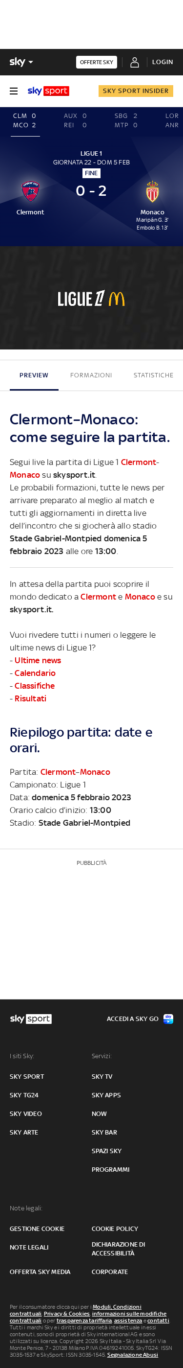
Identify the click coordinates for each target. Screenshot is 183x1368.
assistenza (128, 1320)
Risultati (30, 698)
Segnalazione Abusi (133, 1354)
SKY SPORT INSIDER (136, 90)
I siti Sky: (22, 1056)
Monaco (25, 475)
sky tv (102, 1076)
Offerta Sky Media (40, 1271)
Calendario (35, 673)
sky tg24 (24, 1095)
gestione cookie (37, 1228)
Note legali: (26, 1208)
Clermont (139, 462)
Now (99, 1113)
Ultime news (38, 660)
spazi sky (107, 1151)
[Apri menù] (14, 91)
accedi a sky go (133, 1018)
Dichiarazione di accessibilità (118, 1249)
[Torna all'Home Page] (48, 91)
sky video (26, 1113)
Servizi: (102, 1056)
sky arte (24, 1132)
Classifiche (35, 686)
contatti (158, 1320)
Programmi (111, 1169)
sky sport (27, 1076)
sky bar (104, 1132)
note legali (29, 1247)
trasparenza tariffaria (84, 1320)
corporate (110, 1271)
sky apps (107, 1095)
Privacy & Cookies (67, 1313)
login (162, 62)
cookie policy (115, 1228)
